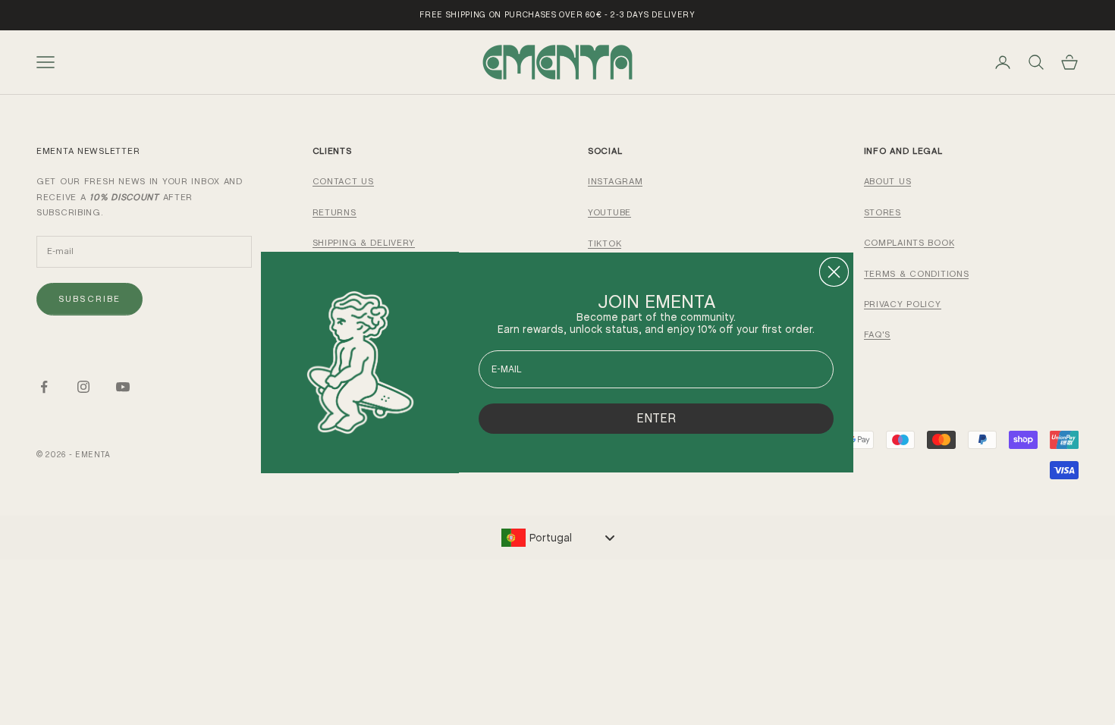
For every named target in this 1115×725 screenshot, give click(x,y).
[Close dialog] (834, 272)
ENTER (656, 418)
